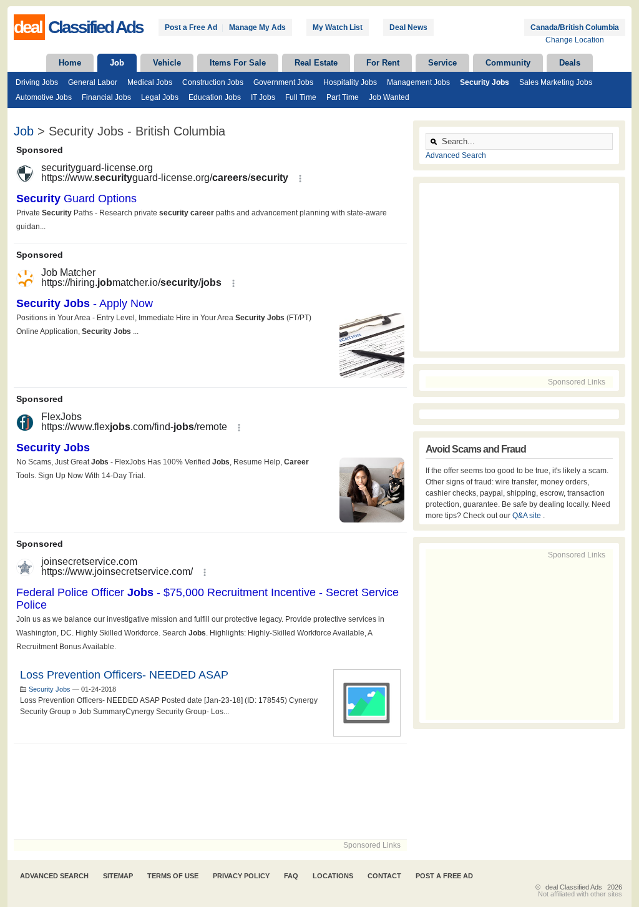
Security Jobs (484, 82)
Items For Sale (238, 62)
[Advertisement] (210, 791)
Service (442, 62)
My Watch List (338, 27)
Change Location (574, 40)
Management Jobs (418, 82)
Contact (384, 876)
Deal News (408, 27)
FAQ (291, 876)
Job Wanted (389, 97)
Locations (333, 876)
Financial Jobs (106, 97)
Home (70, 62)
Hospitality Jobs (350, 82)
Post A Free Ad (444, 876)
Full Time (300, 97)
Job (117, 62)
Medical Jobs (149, 82)
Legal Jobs (159, 97)
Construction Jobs (212, 82)
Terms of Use (172, 876)
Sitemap (118, 876)
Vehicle (167, 62)
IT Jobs (263, 97)
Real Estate (316, 62)
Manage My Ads (257, 27)
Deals (569, 62)
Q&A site (527, 515)
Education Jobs (214, 97)
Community (507, 62)
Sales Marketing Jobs (555, 82)
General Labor (92, 82)
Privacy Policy (241, 876)
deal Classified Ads (573, 887)
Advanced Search (456, 155)
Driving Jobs (37, 82)
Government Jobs (283, 82)
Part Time (342, 97)
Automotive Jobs (44, 97)
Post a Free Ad (191, 27)
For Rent (382, 62)
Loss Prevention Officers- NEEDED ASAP (124, 675)
